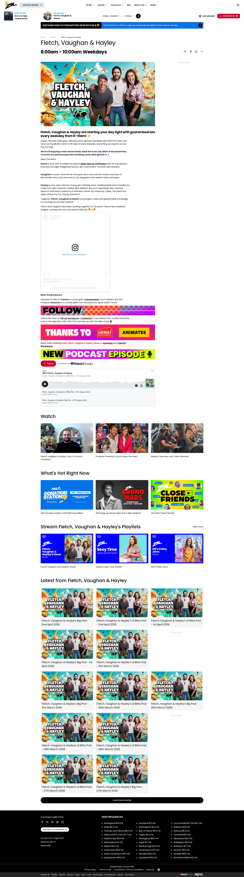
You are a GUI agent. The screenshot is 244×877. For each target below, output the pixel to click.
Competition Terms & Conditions (129, 869)
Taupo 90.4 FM (146, 834)
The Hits (54, 875)
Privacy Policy (90, 869)
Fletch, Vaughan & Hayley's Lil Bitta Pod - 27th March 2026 (67, 774)
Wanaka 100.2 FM (147, 853)
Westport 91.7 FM (182, 846)
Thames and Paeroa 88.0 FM (118, 830)
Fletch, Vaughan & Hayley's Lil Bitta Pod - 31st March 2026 (122, 649)
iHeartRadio (46, 845)
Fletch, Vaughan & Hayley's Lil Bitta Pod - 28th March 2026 (122, 732)
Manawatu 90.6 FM (183, 838)
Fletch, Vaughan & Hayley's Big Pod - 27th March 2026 (122, 774)
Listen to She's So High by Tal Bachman (20, 16)
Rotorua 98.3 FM (181, 830)
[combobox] (201, 51)
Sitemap (150, 869)
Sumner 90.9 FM (181, 849)
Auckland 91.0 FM (147, 823)
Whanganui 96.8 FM (148, 838)
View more (198, 526)
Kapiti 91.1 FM (145, 842)
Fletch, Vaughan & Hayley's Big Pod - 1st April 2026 (67, 649)
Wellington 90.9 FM (183, 842)
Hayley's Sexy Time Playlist (122, 552)
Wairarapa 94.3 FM (113, 842)
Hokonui (120, 875)
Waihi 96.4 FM (110, 827)
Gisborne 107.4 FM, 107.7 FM (117, 834)
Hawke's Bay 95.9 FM (114, 838)
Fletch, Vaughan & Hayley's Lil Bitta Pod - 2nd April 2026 (122, 607)
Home (43, 37)
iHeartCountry (98, 875)
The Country (129, 875)
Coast (77, 875)
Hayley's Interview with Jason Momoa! (177, 441)
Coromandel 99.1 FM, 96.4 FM (188, 823)
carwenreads (92, 299)
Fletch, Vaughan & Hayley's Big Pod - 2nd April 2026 (67, 607)
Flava (83, 875)
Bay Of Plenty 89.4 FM (149, 830)
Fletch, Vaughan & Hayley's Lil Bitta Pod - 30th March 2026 (122, 691)
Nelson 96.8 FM (111, 846)
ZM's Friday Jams (177, 552)
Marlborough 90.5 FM (149, 846)
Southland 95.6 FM (148, 857)
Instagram (73, 318)
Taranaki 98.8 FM (182, 834)
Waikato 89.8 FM (182, 827)
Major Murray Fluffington (93, 163)
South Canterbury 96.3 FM (117, 853)
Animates (108, 343)
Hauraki (70, 875)
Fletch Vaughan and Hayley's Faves (67, 552)
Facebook (86, 318)
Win (129, 5)
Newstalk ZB (45, 875)
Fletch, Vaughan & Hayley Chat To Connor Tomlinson (67, 443)
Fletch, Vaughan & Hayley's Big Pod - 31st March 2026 (67, 691)
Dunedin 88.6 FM (182, 853)
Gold (89, 875)
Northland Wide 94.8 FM (185, 857)
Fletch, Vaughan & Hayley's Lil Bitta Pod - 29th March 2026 (67, 732)
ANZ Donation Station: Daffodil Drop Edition (67, 498)
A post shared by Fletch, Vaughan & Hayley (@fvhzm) (74, 288)
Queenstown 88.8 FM (114, 857)
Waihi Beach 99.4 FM (149, 827)
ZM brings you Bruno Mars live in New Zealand (122, 498)
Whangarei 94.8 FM (113, 823)
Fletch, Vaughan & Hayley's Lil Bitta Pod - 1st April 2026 (176, 607)
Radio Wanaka (110, 875)
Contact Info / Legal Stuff (52, 838)
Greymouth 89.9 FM (113, 849)
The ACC (62, 875)
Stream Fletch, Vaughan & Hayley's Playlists (91, 526)
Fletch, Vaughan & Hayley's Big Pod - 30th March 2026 (176, 691)
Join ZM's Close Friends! (177, 498)
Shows (53, 37)
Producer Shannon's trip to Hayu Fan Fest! (122, 441)
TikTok (63, 318)
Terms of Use (105, 869)
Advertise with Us (48, 842)
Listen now (59, 16)
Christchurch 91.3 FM (149, 849)
